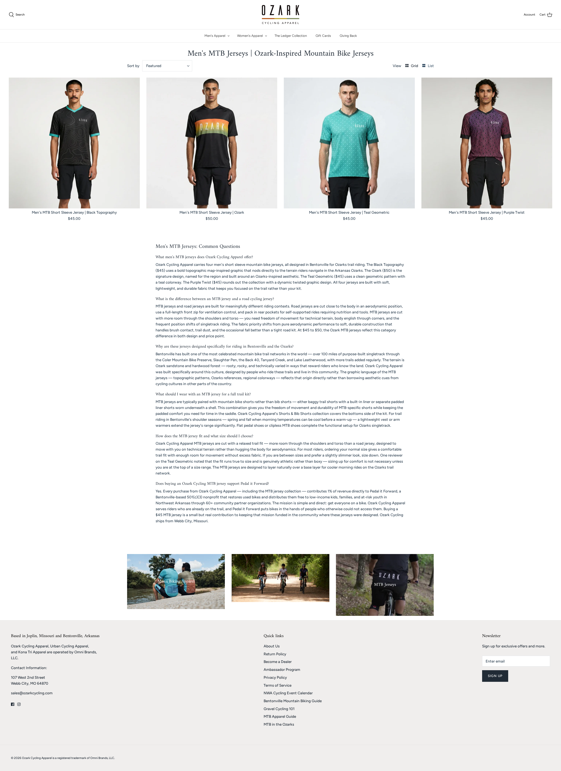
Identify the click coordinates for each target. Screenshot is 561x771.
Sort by (133, 66)
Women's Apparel (250, 36)
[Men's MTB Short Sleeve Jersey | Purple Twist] (486, 143)
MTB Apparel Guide (280, 716)
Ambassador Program (282, 669)
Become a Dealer (278, 661)
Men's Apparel (214, 36)
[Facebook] (12, 704)
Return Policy (275, 654)
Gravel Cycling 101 (279, 709)
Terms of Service (277, 685)
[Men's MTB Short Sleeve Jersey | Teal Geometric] (349, 143)
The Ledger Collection (291, 36)
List (431, 66)
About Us (272, 646)
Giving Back (348, 36)
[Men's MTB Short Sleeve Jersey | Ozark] (211, 143)
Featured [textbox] (153, 66)
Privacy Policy (275, 677)
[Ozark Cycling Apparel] (280, 14)
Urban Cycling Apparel (69, 646)
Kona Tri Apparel (32, 652)
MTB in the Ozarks (279, 724)
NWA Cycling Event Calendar (288, 693)
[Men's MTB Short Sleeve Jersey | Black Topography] (74, 143)
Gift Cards (323, 36)
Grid (415, 66)
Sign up (495, 676)
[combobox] (167, 65)
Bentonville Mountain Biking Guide (293, 701)
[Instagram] (19, 704)
